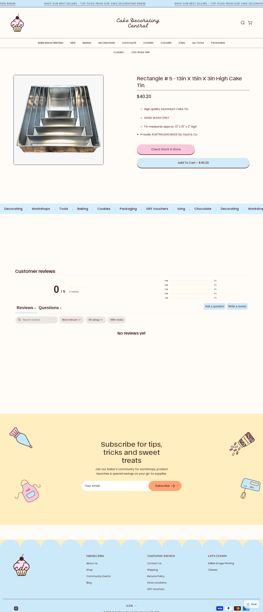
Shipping (152, 570)
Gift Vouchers (155, 589)
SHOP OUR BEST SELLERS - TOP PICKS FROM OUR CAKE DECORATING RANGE (107, 3)
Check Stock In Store (166, 149)
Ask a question (214, 306)
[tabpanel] (131, 344)
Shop (89, 570)
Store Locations (157, 582)
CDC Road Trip (141, 52)
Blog (89, 582)
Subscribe (162, 486)
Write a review (237, 306)
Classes (118, 52)
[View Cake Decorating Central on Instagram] (15, 608)
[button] (243, 22)
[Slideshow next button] (228, 237)
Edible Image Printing (221, 563)
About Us (92, 563)
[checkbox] (117, 319)
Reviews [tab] (26, 307)
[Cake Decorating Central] (138, 22)
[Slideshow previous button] (34, 237)
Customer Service (161, 555)
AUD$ (129, 606)
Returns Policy (156, 576)
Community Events (98, 576)
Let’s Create (217, 555)
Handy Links (95, 555)
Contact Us (154, 563)
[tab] (50, 308)
